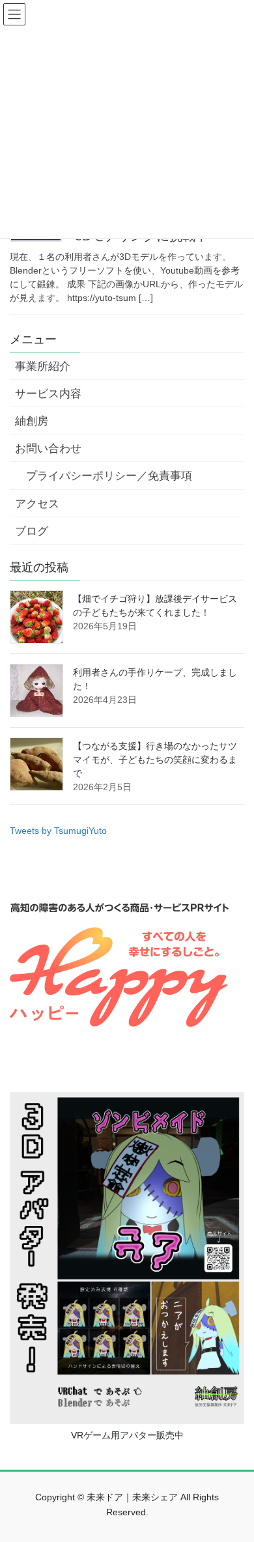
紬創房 (31, 421)
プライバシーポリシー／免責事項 (109, 476)
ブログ (31, 531)
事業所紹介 (42, 366)
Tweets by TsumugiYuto (58, 830)
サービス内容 (48, 394)
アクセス (37, 504)
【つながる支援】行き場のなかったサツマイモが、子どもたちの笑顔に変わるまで (155, 759)
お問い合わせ (48, 448)
